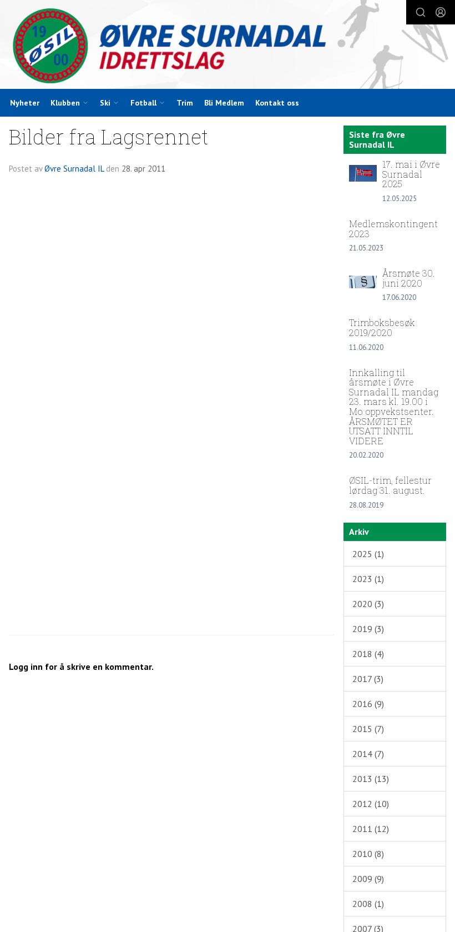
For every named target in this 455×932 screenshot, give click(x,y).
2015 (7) (368, 728)
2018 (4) (368, 653)
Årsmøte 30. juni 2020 (408, 278)
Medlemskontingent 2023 (393, 228)
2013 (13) (370, 778)
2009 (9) (368, 878)
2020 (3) (368, 603)
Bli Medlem (224, 103)
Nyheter (24, 103)
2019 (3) (368, 628)
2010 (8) (368, 853)
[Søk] (421, 12)
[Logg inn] (441, 12)
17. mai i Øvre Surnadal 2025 (411, 173)
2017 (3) (367, 678)
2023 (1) (368, 578)
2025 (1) (368, 553)
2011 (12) (370, 828)
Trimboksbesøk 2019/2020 (382, 327)
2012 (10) (370, 803)
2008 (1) (368, 903)
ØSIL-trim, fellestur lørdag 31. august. (390, 485)
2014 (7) (368, 753)
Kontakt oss (277, 103)
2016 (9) (368, 703)
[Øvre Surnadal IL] (227, 46)
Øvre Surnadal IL (74, 168)
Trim (184, 103)
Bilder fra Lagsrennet (108, 136)
